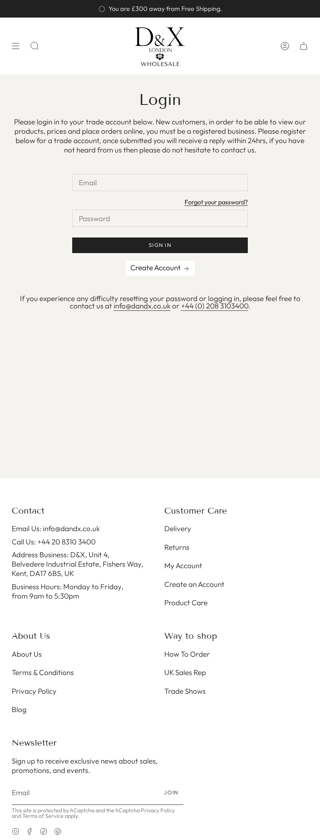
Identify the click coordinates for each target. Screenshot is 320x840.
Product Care (186, 602)
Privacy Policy (34, 691)
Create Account (156, 267)
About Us (27, 654)
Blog (19, 709)
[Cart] (303, 46)
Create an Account (194, 584)
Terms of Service (43, 815)
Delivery (177, 528)
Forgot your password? (216, 202)
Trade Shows (185, 691)
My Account (183, 565)
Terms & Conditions (43, 672)
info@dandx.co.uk (142, 305)
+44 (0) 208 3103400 (214, 305)
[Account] (285, 46)
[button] (34, 46)
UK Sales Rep (185, 672)
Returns (176, 547)
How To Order (187, 654)
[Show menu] (15, 46)
